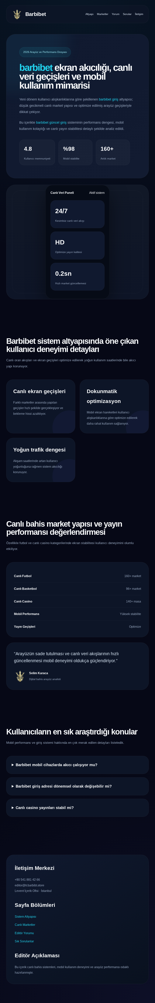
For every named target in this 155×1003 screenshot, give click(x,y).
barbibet (35, 67)
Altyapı (89, 14)
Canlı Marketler (25, 924)
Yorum (115, 14)
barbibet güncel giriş (51, 122)
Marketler (102, 14)
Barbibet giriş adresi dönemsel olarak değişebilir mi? (64, 786)
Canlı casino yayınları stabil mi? (45, 808)
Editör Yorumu (24, 933)
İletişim (139, 14)
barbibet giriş (108, 99)
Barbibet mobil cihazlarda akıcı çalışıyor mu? (56, 765)
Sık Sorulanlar (24, 941)
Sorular (127, 14)
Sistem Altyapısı (25, 916)
